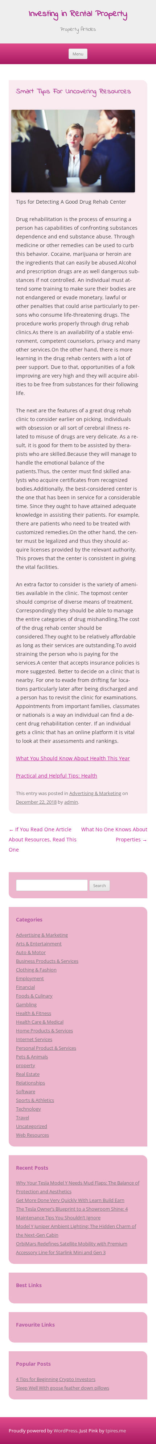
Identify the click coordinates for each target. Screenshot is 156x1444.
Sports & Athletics (35, 1100)
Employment (30, 978)
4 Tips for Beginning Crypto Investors (55, 1379)
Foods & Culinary (34, 996)
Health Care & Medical (39, 1022)
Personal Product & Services (46, 1048)
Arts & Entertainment (39, 943)
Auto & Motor (31, 952)
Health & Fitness (33, 1013)
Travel (22, 1117)
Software (25, 1091)
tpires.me (116, 1430)
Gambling (26, 1004)
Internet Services (34, 1039)
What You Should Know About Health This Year (73, 758)
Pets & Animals (32, 1056)
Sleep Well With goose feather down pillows (62, 1388)
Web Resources (32, 1135)
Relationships (30, 1082)
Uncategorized (31, 1126)
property (25, 1065)
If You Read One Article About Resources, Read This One (43, 839)
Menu (78, 54)
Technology (28, 1109)
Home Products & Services (44, 1030)
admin (71, 802)
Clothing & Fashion (36, 969)
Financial (25, 987)
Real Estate (28, 1074)
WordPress (65, 1430)
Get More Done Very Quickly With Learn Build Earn (70, 1200)
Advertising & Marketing (95, 793)
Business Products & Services (47, 961)
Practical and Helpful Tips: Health (56, 775)
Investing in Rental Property (78, 14)
